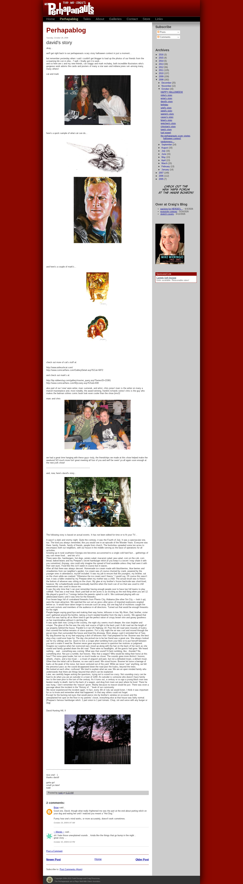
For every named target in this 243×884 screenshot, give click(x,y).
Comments (164, 37)
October (166, 89)
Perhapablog (69, 19)
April (163, 160)
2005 (161, 179)
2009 (161, 76)
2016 (161, 54)
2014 (161, 61)
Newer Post (53, 859)
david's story (167, 101)
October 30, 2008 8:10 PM (64, 842)
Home (50, 19)
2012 (161, 67)
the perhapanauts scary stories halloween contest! (175, 137)
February (166, 166)
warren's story (167, 114)
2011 (161, 70)
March (165, 163)
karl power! (166, 132)
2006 (161, 176)
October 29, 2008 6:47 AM (64, 823)
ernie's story (166, 98)
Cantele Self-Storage (166, 278)
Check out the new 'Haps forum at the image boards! (176, 190)
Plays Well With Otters (49, 880)
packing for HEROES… (171, 209)
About (100, 19)
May (164, 157)
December (167, 83)
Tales (87, 19)
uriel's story (166, 108)
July (164, 151)
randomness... (167, 141)
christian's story (168, 126)
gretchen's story (168, 123)
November (167, 86)
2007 (161, 172)
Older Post (142, 859)
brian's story (166, 120)
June (164, 154)
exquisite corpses (168, 211)
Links (159, 19)
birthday (164, 104)
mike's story (166, 95)
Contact (132, 19)
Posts (162, 32)
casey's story (167, 117)
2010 (161, 73)
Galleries (115, 19)
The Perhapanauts (68, 8)
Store (146, 19)
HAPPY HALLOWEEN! (172, 92)
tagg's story (166, 129)
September (167, 144)
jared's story (166, 111)
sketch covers (167, 214)
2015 (161, 58)
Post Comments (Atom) (71, 869)
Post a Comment (54, 851)
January (166, 169)
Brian (56, 807)
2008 (161, 79)
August (165, 147)
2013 (161, 64)
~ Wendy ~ (59, 832)
